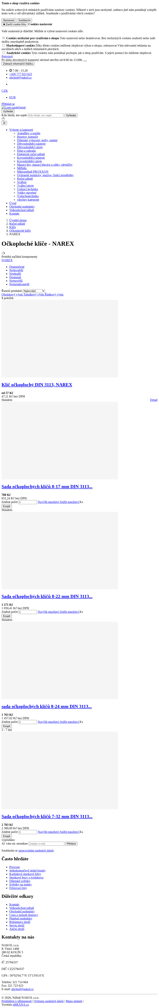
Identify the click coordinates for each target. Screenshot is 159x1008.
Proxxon (14, 867)
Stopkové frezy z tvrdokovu (26, 877)
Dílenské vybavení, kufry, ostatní (37, 140)
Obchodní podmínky (22, 206)
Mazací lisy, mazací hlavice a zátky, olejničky (45, 164)
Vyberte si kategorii (21, 129)
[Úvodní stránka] (14, 107)
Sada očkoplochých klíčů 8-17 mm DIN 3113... (47, 486)
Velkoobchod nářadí (21, 210)
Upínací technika (27, 189)
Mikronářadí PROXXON (32, 171)
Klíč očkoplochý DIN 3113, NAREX (37, 384)
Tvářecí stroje (25, 185)
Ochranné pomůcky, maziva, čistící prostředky (45, 175)
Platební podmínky (20, 918)
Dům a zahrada (26, 150)
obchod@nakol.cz (22, 989)
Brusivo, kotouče (27, 136)
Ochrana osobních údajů (49, 1001)
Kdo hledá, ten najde (14, 115)
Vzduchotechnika (28, 196)
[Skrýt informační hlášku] (85, 61)
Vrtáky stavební (26, 192)
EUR (12, 97)
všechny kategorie (28, 199)
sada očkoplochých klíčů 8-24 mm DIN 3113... (47, 706)
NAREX (7, 260)
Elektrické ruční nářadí (31, 154)
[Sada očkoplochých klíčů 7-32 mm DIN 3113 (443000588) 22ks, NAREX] (60, 808)
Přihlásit (71, 843)
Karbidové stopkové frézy (25, 874)
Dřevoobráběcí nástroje (31, 143)
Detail (153, 400)
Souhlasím (24, 20)
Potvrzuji (7, 56)
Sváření (21, 182)
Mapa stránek (74, 1001)
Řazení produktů (12, 290)
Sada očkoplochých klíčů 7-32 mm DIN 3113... (47, 816)
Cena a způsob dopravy (23, 915)
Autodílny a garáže (28, 133)
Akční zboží (16, 929)
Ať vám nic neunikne (15, 843)
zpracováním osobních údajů (36, 850)
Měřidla (22, 168)
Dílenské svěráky (19, 881)
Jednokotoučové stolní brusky (27, 870)
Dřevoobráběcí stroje (30, 147)
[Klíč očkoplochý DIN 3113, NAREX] (60, 376)
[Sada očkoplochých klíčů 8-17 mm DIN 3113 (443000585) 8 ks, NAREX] (60, 478)
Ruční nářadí (25, 178)
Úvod (12, 203)
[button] (5, 90)
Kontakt (14, 213)
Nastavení (9, 20)
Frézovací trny (18, 888)
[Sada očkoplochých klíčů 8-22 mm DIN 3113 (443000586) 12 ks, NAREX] (60, 588)
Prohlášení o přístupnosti (17, 1001)
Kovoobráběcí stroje (29, 161)
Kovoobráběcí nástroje (31, 157)
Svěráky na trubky (20, 884)
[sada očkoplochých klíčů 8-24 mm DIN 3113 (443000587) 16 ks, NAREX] (60, 698)
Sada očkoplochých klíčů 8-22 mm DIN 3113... (47, 596)
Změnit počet (10, 502)
